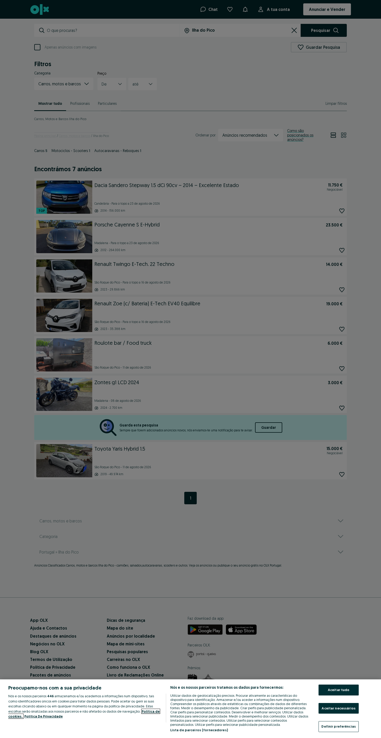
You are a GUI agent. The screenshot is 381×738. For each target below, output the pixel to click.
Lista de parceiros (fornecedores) (199, 730)
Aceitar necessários (338, 708)
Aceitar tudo (339, 690)
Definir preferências (338, 726)
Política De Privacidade (43, 716)
